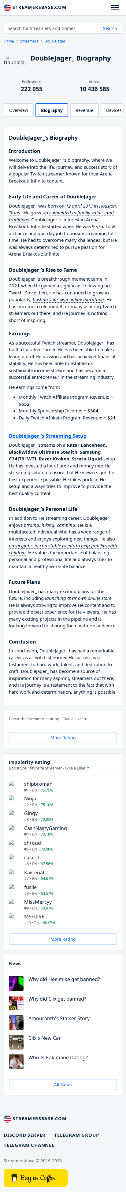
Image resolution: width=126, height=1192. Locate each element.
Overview (18, 110)
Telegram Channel (29, 1145)
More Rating (63, 737)
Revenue (84, 110)
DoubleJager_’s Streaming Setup (48, 436)
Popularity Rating (29, 762)
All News (63, 1084)
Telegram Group (76, 1135)
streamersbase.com (38, 7)
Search (110, 28)
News (15, 963)
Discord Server (25, 1135)
